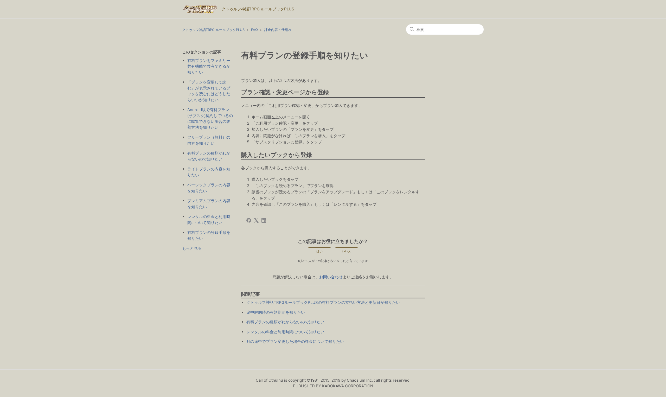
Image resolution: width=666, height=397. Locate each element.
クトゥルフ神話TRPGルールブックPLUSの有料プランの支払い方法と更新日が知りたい (323, 302)
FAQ (254, 30)
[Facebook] (248, 220)
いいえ (346, 251)
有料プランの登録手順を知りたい (208, 235)
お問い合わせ (331, 276)
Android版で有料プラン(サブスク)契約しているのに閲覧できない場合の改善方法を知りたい (210, 118)
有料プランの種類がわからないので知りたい (208, 156)
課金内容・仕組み (277, 30)
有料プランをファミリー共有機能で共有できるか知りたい (208, 66)
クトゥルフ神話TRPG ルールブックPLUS (213, 30)
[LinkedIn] (263, 220)
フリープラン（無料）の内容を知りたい (208, 140)
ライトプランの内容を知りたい (208, 172)
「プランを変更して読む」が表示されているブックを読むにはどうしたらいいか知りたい (208, 91)
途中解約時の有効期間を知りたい (275, 312)
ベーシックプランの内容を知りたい (208, 187)
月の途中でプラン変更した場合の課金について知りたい (295, 341)
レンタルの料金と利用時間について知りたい (208, 219)
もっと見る (192, 248)
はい (319, 251)
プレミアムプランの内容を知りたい (208, 203)
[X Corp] (256, 220)
